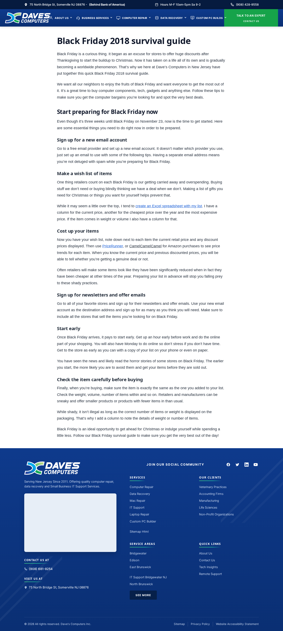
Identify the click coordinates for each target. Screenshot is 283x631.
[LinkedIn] (246, 464)
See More (143, 595)
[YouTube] (256, 464)
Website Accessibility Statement (237, 624)
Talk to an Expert (251, 18)
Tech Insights (208, 567)
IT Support (137, 507)
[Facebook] (228, 464)
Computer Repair (134, 18)
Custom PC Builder (143, 521)
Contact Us (207, 560)
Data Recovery (172, 18)
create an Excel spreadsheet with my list (168, 206)
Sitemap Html (139, 531)
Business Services (95, 18)
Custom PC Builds (209, 18)
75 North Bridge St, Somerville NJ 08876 (59, 587)
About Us (62, 18)
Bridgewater (138, 553)
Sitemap (179, 624)
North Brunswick (141, 584)
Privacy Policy (200, 624)
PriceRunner (112, 246)
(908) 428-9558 (247, 4)
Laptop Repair (139, 514)
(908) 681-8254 (41, 569)
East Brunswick (140, 567)
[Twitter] (237, 464)
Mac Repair (137, 501)
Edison (134, 560)
